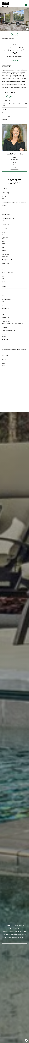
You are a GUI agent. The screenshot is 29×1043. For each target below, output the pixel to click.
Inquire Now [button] (14, 60)
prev (12, 34)
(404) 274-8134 (15, 164)
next (16, 34)
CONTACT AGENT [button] (14, 173)
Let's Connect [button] (14, 941)
